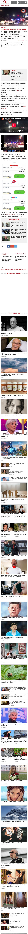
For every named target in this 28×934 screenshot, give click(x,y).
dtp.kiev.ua (18, 90)
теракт (2, 269)
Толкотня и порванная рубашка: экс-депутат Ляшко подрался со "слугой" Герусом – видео (20, 257)
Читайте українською (22, 40)
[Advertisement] (14, 187)
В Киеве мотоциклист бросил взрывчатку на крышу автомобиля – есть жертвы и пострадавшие (7, 259)
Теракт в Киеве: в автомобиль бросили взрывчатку (13, 29)
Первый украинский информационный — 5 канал (5, 2)
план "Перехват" (9, 269)
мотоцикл (23, 269)
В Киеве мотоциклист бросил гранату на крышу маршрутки (10, 147)
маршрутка (17, 269)
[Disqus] (14, 294)
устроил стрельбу (11, 214)
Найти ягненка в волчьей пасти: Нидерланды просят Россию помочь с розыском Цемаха (18, 238)
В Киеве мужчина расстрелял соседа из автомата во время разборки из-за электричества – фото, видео (17, 76)
